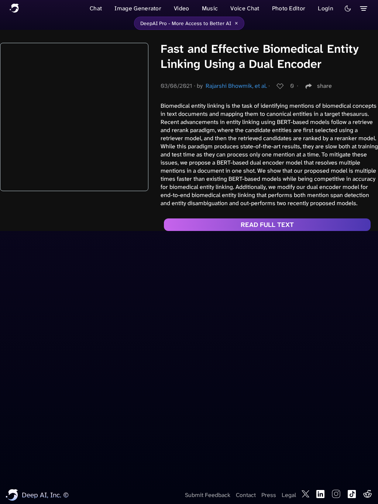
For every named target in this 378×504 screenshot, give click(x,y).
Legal (289, 495)
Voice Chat (244, 8)
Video (181, 8)
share (324, 86)
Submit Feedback (207, 495)
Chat (96, 8)
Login (325, 8)
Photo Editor (289, 8)
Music (210, 8)
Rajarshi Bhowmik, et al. (236, 86)
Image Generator (137, 8)
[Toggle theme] (348, 8)
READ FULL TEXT (267, 224)
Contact (246, 495)
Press (268, 495)
